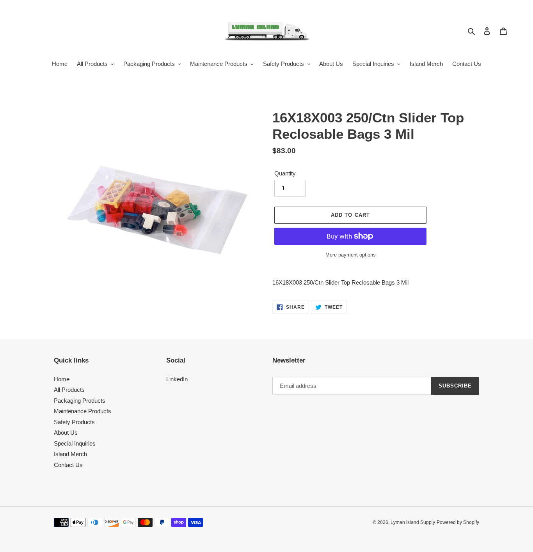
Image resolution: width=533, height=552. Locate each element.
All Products (69, 389)
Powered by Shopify (458, 522)
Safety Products (74, 422)
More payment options (350, 255)
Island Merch (70, 454)
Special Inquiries (75, 443)
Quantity (285, 173)
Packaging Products (79, 400)
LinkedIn (177, 379)
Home (61, 379)
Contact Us (68, 465)
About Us (66, 432)
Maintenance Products (82, 411)
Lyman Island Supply (413, 522)
